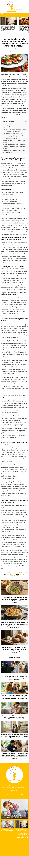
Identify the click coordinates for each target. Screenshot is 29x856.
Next (28, 25)
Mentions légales (18, 854)
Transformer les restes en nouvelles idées (14, 144)
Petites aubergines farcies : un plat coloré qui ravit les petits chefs (14, 125)
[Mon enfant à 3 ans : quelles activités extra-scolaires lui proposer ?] (7, 824)
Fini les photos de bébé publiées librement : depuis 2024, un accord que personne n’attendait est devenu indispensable (14, 717)
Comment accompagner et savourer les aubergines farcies (14, 151)
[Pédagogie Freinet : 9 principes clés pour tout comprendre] (14, 809)
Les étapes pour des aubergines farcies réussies (14, 141)
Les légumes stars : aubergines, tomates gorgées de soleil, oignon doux (16, 130)
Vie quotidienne (17, 575)
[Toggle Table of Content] (25, 122)
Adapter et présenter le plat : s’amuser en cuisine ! (14, 147)
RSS (24, 854)
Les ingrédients (9, 128)
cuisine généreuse (6, 115)
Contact (11, 854)
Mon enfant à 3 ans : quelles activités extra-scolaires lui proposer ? (7, 831)
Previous (0, 25)
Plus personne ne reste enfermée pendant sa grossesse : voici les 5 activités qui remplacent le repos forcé (14, 736)
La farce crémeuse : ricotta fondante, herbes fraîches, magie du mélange (15, 134)
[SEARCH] (27, 15)
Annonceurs (6, 854)
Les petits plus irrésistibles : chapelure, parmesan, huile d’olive (15, 137)
